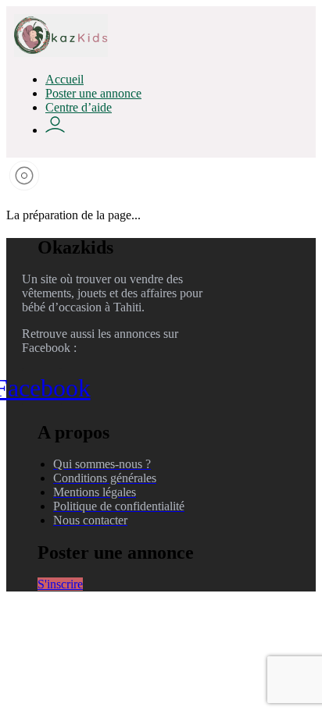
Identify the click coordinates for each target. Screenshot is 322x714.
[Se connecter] (55, 130)
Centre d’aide (78, 107)
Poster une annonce (93, 93)
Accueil (64, 79)
